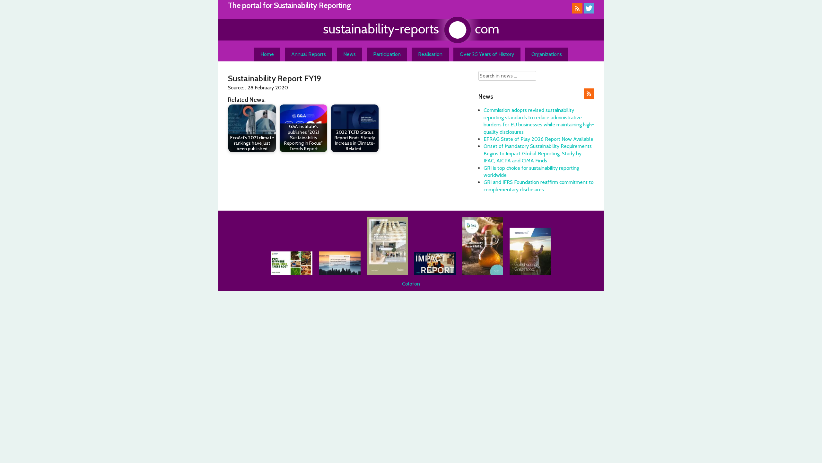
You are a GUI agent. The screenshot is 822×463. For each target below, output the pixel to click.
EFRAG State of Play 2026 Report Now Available (538, 139)
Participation (387, 54)
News (349, 54)
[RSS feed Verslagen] (577, 12)
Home (267, 54)
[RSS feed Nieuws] (589, 97)
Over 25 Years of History (487, 54)
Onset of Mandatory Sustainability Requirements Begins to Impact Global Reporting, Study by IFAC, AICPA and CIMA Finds (538, 153)
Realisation (430, 54)
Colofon (411, 284)
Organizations (546, 54)
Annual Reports (308, 54)
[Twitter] (589, 12)
